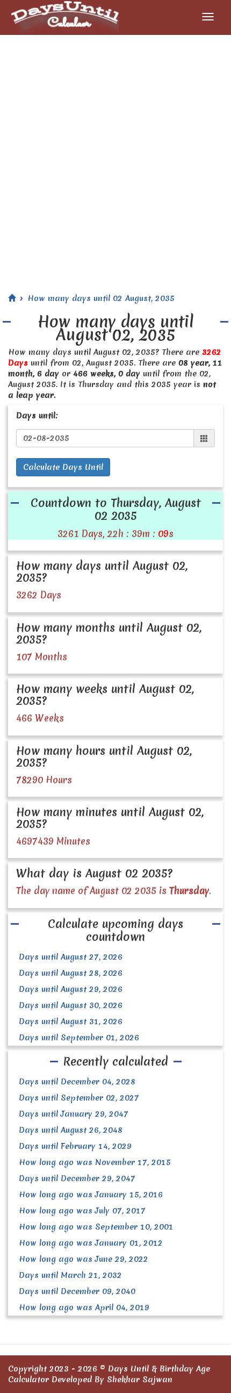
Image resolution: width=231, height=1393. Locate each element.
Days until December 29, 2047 (77, 1178)
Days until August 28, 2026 (70, 973)
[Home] (12, 298)
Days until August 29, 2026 (70, 989)
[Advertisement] (115, 156)
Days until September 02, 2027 (79, 1097)
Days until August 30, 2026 (70, 1005)
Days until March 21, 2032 (70, 1275)
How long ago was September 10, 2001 (96, 1226)
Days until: (37, 415)
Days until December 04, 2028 (77, 1081)
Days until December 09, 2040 (77, 1291)
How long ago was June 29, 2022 (83, 1259)
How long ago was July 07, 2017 (82, 1210)
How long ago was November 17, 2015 (95, 1162)
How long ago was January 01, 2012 (91, 1243)
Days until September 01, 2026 (79, 1037)
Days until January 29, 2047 (73, 1114)
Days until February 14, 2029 (75, 1146)
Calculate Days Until (63, 467)
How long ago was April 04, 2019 (84, 1307)
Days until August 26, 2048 (70, 1130)
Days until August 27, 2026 (70, 957)
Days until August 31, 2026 (70, 1021)
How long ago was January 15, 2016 (91, 1194)
